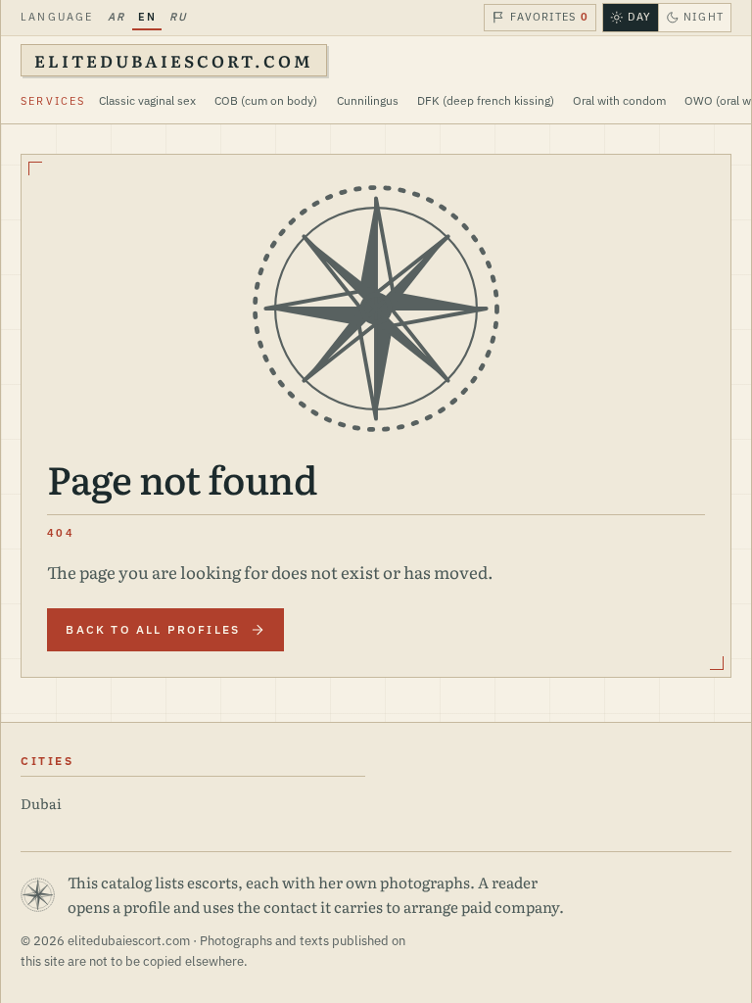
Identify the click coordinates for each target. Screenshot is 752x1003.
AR (116, 17)
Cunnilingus (368, 100)
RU (178, 17)
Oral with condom (619, 100)
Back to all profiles (153, 629)
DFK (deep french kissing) (485, 100)
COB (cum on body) (265, 100)
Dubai (41, 802)
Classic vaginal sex (147, 100)
